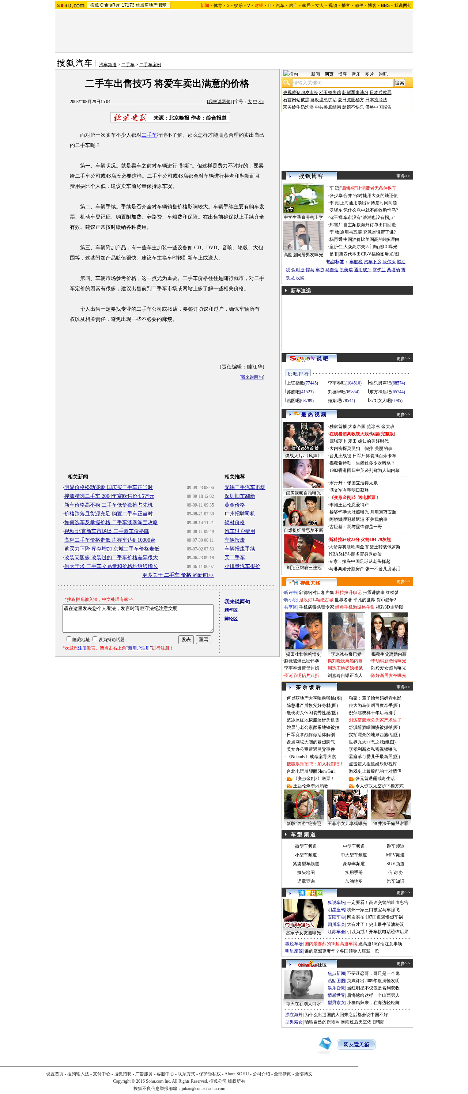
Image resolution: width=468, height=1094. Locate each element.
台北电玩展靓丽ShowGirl (311, 771)
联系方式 (186, 1073)
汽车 (280, 5)
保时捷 (298, 269)
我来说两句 (219, 101)
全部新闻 (282, 1073)
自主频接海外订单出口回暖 (369, 224)
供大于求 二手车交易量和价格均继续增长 (111, 566)
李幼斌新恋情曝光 (388, 660)
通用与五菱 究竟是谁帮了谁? (368, 232)
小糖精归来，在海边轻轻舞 (373, 1002)
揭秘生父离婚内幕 (389, 654)
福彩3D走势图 (389, 607)
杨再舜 (336, 239)
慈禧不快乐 (353, 107)
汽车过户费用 (239, 531)
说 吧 (322, 358)
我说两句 (403, 5)
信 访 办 (395, 872)
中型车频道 (354, 846)
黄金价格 (234, 505)
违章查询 (306, 881)
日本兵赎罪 (381, 92)
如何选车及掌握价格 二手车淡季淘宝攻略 (111, 522)
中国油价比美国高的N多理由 (371, 239)
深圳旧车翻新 (239, 496)
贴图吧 (293, 400)
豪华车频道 (354, 863)
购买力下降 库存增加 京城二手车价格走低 (111, 549)
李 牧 (334, 232)
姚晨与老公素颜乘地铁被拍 (313, 727)
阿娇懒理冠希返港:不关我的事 (358, 519)
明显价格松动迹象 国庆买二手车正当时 (108, 487)
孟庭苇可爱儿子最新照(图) (374, 756)
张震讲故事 (374, 592)
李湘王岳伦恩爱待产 (349, 504)
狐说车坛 (336, 902)
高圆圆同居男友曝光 (303, 254)
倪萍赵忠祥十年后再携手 (373, 712)
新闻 (315, 74)
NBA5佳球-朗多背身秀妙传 (355, 554)
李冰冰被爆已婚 (346, 654)
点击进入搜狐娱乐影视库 (373, 763)
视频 (332, 5)
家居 (306, 5)
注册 (82, 648)
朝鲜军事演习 (355, 92)
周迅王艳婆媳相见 (345, 668)
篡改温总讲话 (323, 99)
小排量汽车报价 (242, 566)
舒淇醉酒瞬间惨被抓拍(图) (374, 727)
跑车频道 (395, 846)
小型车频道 (306, 855)
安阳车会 (336, 917)
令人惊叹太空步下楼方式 (379, 785)
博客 (372, 5)
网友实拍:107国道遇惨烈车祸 (375, 917)
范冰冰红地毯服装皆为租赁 (313, 720)
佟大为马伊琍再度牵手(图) (374, 705)
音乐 (356, 74)
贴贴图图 (336, 980)
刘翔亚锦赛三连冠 (304, 567)
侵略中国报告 (378, 107)
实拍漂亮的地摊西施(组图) (374, 734)
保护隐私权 (210, 1073)
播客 (345, 5)
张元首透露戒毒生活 (375, 778)
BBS (385, 5)
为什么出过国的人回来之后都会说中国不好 (346, 1014)
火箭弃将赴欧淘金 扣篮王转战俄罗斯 (364, 546)
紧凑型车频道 (306, 863)
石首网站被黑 (296, 99)
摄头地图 (306, 872)
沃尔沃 (389, 261)
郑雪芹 (336, 224)
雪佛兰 (379, 269)
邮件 (359, 5)
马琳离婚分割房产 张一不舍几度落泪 (364, 568)
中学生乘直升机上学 (303, 217)
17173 (128, 5)
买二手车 (234, 557)
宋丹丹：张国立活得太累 (353, 482)
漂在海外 (294, 1014)
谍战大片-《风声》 (303, 455)
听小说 (290, 599)
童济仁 (336, 246)
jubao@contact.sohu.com (203, 1088)
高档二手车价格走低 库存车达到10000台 (109, 540)
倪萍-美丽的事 (378, 448)
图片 (369, 74)
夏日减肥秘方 (351, 99)
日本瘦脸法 (376, 99)
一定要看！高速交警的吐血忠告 (377, 902)
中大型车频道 (354, 855)
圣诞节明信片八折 (301, 675)
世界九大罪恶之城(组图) (372, 742)
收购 (300, 277)
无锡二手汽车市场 (244, 487)
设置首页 (55, 1073)
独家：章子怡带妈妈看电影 (375, 698)
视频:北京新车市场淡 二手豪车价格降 (106, 531)
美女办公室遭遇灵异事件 (311, 749)
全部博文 (304, 1073)
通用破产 (362, 269)
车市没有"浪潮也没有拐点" (369, 217)
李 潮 (334, 202)
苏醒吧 (293, 391)
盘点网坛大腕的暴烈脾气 (311, 742)
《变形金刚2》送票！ (314, 778)
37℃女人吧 (380, 400)
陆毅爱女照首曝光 (388, 668)
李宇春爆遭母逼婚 (301, 668)
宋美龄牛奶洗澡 (298, 107)
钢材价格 (234, 522)
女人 (319, 5)
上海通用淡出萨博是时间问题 (368, 202)
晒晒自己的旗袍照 (322, 1022)
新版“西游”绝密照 (304, 823)
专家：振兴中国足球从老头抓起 (359, 561)
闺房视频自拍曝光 (303, 493)
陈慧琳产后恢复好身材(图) (312, 705)
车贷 (320, 269)
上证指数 (295, 383)
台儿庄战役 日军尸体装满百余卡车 (362, 455)
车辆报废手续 (239, 549)
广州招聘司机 (239, 513)
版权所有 (236, 1081)
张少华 (336, 195)
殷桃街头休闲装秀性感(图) (312, 712)
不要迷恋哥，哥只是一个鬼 (373, 973)
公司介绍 (261, 1073)
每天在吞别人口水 (303, 1003)
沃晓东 (336, 210)
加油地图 (354, 881)
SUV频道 (395, 863)
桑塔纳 (393, 269)
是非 (333, 254)
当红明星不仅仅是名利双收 (373, 988)
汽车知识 (395, 881)
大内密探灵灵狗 (344, 448)
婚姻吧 (334, 400)
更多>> (403, 176)
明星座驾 (336, 909)
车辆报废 (234, 540)
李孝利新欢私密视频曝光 (373, 749)
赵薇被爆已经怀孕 (301, 660)
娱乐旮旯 (336, 988)
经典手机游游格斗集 (355, 607)
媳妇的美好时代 (373, 441)
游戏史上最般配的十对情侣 (375, 771)
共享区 (290, 607)
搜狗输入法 (78, 1073)
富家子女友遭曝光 (303, 932)
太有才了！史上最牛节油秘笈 (375, 924)
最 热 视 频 (313, 414)
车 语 (334, 188)
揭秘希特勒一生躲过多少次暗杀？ (362, 463)
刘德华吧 (337, 391)
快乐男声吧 (380, 383)
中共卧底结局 (328, 107)
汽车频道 (108, 64)
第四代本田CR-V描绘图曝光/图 (369, 254)
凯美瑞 (346, 269)
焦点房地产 (147, 5)
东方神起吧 (380, 391)
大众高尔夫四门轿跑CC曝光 (370, 246)
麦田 (352, 441)
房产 (293, 5)
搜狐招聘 (123, 1073)
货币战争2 (386, 599)
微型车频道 (306, 846)
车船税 (356, 261)
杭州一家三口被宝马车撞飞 (373, 909)
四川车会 (336, 924)
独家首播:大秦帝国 (347, 426)
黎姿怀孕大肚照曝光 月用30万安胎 (362, 512)
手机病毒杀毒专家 (316, 607)
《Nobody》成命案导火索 (311, 756)
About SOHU (236, 1073)
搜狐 (94, 5)
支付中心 (101, 1073)
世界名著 (343, 599)
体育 (218, 5)
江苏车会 (336, 931)
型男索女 (336, 1002)
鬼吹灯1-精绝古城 (316, 599)
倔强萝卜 (338, 441)
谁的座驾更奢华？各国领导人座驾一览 (342, 951)
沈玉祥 (336, 217)
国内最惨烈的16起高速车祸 (331, 943)
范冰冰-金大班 (381, 426)
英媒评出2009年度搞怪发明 (373, 980)
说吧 (383, 74)
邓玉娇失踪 (330, 92)
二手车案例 (150, 64)
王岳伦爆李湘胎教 (310, 785)
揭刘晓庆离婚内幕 (345, 660)
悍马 (310, 269)
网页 (329, 74)
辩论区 (231, 618)
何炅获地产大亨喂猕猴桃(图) (314, 698)
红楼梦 (392, 592)
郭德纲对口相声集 (316, 592)
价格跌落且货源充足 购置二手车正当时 (108, 513)
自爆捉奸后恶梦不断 (303, 530)
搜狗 (163, 5)
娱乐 (238, 5)
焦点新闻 (336, 973)
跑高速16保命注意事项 (380, 943)
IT (269, 5)
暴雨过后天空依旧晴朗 (363, 1022)
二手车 (128, 64)
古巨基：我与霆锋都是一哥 (355, 526)
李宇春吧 (337, 383)
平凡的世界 (364, 599)
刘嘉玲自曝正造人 (345, 675)
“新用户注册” (139, 648)
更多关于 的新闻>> (178, 575)
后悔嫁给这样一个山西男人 (373, 995)
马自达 (332, 269)
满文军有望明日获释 (349, 490)
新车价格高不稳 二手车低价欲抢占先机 (108, 505)
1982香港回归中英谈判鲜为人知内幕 (364, 470)
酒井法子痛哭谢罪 (390, 823)
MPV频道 (395, 855)
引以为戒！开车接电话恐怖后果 (377, 931)
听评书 (290, 592)
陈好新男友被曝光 (388, 675)
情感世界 (336, 995)
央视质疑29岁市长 (300, 92)
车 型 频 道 (303, 834)
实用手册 (354, 872)
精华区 (231, 610)
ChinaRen (110, 5)
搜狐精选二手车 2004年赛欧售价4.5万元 (109, 496)
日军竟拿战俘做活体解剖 (311, 734)
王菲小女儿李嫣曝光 (347, 823)
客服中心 (165, 1073)
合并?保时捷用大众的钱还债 (370, 195)
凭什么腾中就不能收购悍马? (370, 210)
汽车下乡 (372, 261)
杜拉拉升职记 (348, 592)
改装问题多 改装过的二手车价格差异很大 (111, 557)
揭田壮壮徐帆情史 (303, 654)
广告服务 (144, 1073)
